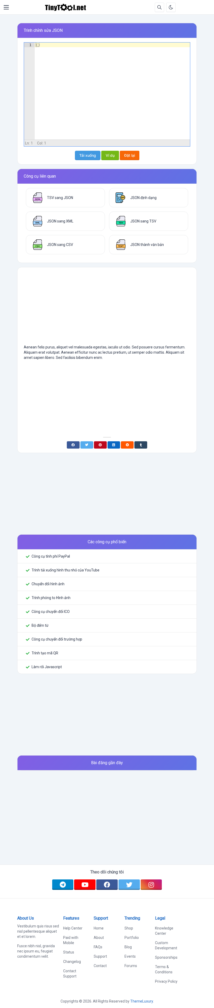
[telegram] (63, 884)
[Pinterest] (100, 445)
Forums (130, 966)
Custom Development (166, 945)
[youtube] (85, 884)
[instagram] (151, 884)
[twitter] (129, 884)
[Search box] (159, 7)
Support (100, 956)
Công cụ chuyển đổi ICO (51, 611)
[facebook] (107, 884)
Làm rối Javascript (47, 667)
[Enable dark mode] (171, 7)
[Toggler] (6, 7)
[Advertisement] (107, 308)
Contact (100, 966)
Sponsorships (166, 957)
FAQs (98, 947)
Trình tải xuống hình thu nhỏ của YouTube (65, 570)
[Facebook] (73, 445)
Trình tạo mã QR (45, 653)
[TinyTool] (65, 7)
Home (99, 928)
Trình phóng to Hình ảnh (51, 598)
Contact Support (69, 973)
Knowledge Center (164, 930)
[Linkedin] (114, 445)
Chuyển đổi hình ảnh (48, 584)
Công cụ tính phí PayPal (51, 556)
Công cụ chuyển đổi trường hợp (57, 639)
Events (130, 956)
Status (68, 952)
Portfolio (131, 937)
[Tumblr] (140, 445)
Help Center (72, 928)
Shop (128, 928)
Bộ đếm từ (40, 625)
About (99, 937)
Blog (128, 947)
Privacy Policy (166, 981)
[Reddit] (127, 445)
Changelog (72, 961)
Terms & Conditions (164, 969)
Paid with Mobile (70, 940)
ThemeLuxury (141, 1001)
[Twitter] (86, 445)
